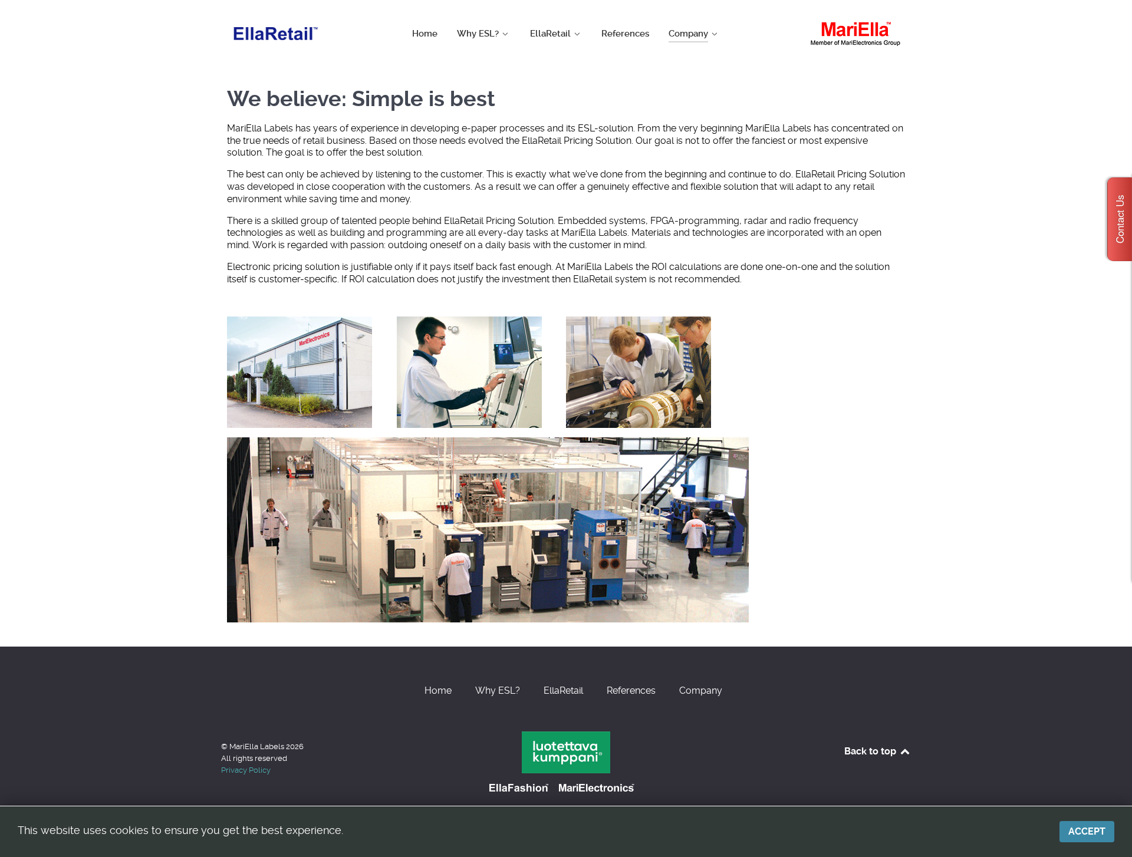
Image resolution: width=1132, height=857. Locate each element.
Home (438, 690)
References (631, 690)
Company (700, 690)
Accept (1086, 831)
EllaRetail (563, 690)
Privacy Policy (246, 770)
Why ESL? (497, 690)
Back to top (871, 751)
